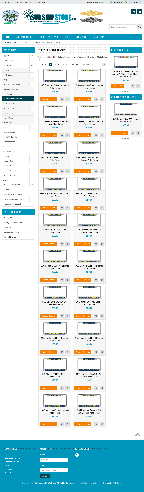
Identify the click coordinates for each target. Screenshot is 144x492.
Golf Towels (7, 165)
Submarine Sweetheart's (12, 194)
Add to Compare (67, 99)
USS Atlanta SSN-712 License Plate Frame (54, 375)
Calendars (7, 146)
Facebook (77, 455)
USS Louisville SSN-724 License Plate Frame (54, 158)
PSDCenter (117, 483)
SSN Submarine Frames (12, 98)
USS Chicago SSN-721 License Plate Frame (89, 194)
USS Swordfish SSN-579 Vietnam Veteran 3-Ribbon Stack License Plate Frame (118, 74)
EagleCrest (7, 227)
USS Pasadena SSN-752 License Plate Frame (55, 86)
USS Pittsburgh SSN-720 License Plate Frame (55, 231)
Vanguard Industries (11, 232)
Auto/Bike (15, 42)
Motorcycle (7, 122)
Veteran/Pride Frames (11, 89)
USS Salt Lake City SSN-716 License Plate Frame (55, 303)
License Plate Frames (31, 42)
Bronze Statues (9, 141)
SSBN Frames (8, 103)
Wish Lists (117, 2)
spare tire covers (9, 113)
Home (7, 42)
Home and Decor (9, 170)
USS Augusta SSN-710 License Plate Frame (55, 411)
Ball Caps (7, 127)
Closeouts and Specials (12, 204)
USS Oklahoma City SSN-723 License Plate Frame (89, 158)
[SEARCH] (139, 27)
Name (42, 454)
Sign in (27, 2)
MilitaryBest (7, 217)
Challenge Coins (9, 151)
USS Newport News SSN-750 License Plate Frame (55, 122)
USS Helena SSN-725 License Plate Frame (89, 122)
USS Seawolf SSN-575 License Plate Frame (119, 120)
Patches (6, 189)
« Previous (42, 64)
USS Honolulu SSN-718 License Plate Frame (55, 267)
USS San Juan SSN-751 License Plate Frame (89, 86)
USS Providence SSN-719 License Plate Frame (89, 231)
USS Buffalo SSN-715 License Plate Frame (89, 303)
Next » (66, 64)
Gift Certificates (7, 2)
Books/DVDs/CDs (10, 137)
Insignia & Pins (9, 175)
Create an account (38, 2)
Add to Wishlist (62, 99)
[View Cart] (139, 11)
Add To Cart (110, 85)
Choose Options (48, 99)
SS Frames (7, 94)
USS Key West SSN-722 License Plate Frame (54, 194)
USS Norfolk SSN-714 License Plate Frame (54, 339)
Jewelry (6, 180)
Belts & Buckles (9, 132)
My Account (19, 2)
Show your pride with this (12, 222)
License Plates (9, 108)
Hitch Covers (8, 60)
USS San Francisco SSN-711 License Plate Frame (89, 375)
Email (42, 465)
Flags (5, 79)
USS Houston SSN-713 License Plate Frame (89, 339)
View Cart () (134, 2)
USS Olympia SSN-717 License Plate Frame (89, 267)
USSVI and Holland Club (12, 199)
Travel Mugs (8, 118)
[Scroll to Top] (138, 435)
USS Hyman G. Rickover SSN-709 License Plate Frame (89, 411)
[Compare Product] (133, 11)
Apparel (6, 55)
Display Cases (8, 161)
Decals (6, 70)
